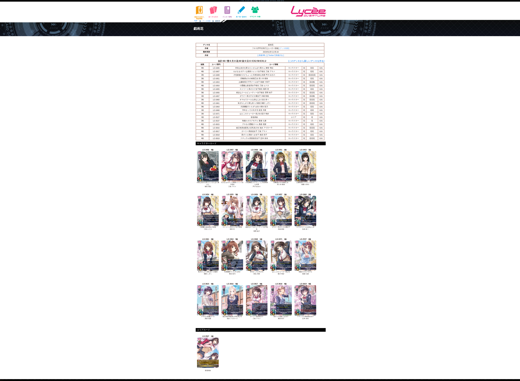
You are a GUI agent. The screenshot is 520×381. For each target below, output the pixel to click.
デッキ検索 (206, 21)
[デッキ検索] (284, 48)
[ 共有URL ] (262, 55)
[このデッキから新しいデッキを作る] (306, 61)
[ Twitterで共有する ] (275, 55)
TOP (196, 21)
